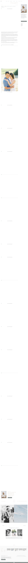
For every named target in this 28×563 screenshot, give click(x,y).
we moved (14, 39)
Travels (20, 517)
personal (20, 514)
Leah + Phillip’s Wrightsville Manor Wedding (22, 501)
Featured (22, 25)
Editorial (20, 511)
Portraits (22, 24)
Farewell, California (3, 501)
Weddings (22, 23)
